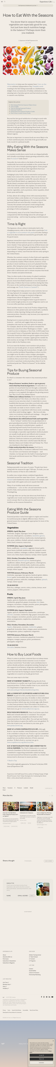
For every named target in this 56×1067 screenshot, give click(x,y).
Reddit (31, 788)
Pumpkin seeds (38, 86)
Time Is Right (15, 106)
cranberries (33, 627)
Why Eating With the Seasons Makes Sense (23, 105)
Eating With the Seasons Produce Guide (23, 111)
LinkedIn (26, 788)
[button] (2, 1)
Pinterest (19, 788)
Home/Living (40, 827)
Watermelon (11, 84)
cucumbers (24, 548)
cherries (10, 614)
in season (14, 158)
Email (4, 790)
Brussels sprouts (23, 560)
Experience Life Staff (25, 40)
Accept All (41, 1055)
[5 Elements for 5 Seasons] (28, 811)
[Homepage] (47, 2)
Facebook (10, 788)
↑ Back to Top (12, 760)
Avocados (10, 647)
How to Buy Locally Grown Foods (21, 113)
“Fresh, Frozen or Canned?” (28, 287)
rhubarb (10, 480)
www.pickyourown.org (14, 725)
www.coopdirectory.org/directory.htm (20, 742)
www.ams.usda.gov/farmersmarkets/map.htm (23, 690)
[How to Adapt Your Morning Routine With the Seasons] (45, 813)
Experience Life (34, 40)
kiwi (38, 602)
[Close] (53, 1040)
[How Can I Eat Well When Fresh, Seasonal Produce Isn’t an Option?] (11, 813)
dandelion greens (38, 536)
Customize (41, 1062)
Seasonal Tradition (16, 110)
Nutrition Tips (48, 788)
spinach (44, 579)
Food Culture (6, 826)
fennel (9, 577)
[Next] (52, 795)
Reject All (41, 1058)
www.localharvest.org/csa (30, 709)
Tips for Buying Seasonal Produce (21, 108)
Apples (9, 627)
